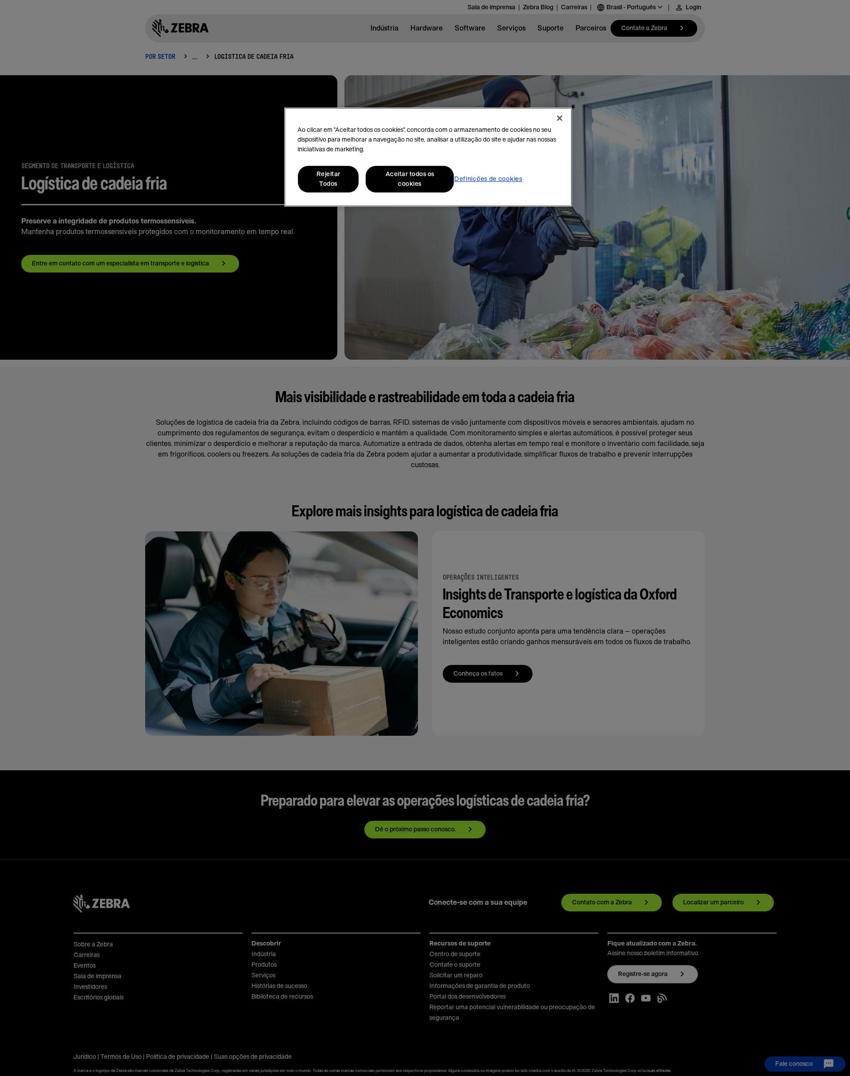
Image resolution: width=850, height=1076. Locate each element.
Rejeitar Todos (328, 179)
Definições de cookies (488, 179)
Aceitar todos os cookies (410, 179)
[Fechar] (559, 118)
